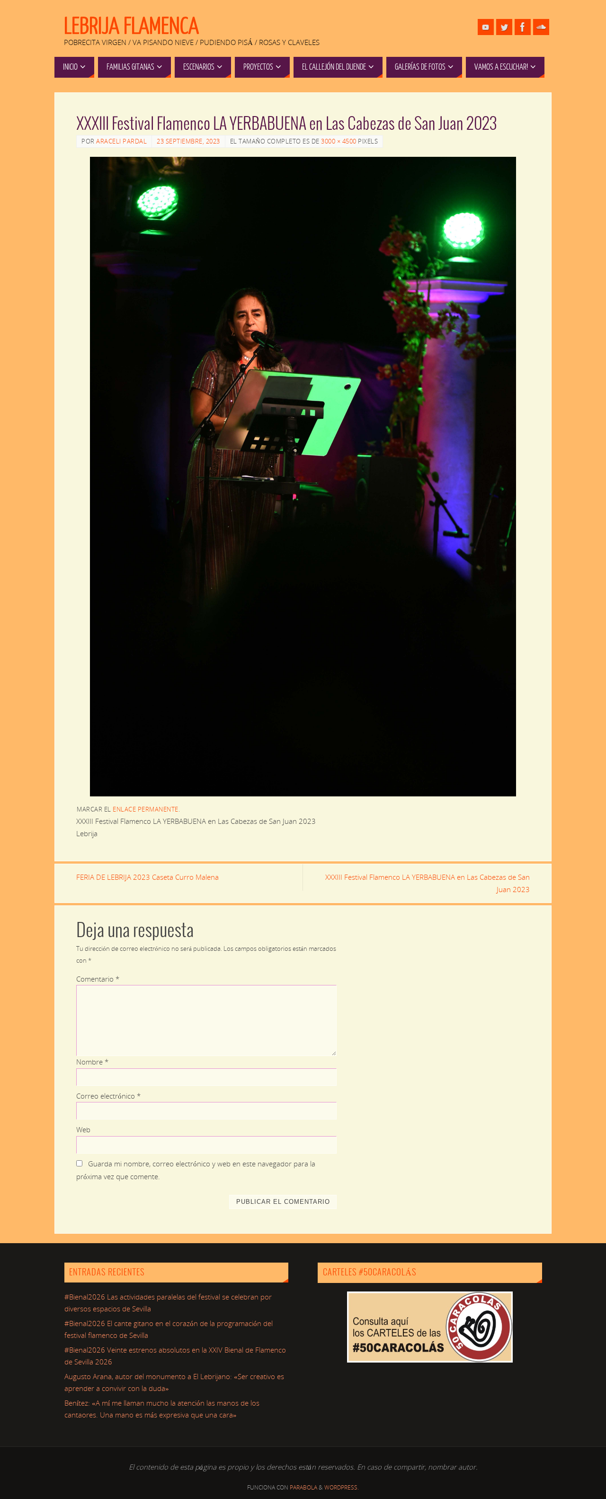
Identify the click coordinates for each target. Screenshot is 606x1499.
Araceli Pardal (121, 141)
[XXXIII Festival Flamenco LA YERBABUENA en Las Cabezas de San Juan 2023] (303, 476)
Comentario (97, 979)
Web (83, 1129)
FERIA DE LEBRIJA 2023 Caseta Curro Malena (147, 877)
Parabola (303, 1487)
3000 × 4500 (338, 141)
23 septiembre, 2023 (188, 141)
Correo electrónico (108, 1096)
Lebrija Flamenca (131, 26)
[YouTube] (486, 27)
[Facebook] (523, 27)
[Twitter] (504, 27)
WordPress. (341, 1487)
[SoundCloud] (541, 27)
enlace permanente (145, 809)
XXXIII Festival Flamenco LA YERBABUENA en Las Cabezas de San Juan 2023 (427, 883)
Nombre (92, 1061)
